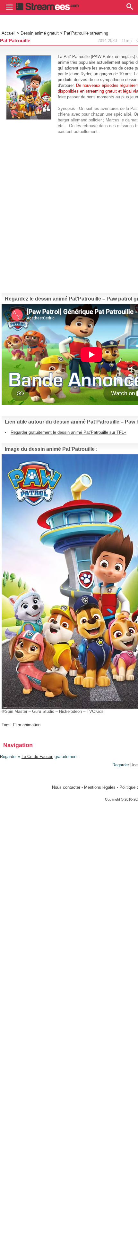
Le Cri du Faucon (37, 756)
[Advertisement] (69, 211)
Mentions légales (100, 787)
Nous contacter (66, 787)
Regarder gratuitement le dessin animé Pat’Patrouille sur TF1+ (68, 432)
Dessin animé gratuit (40, 33)
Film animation (26, 724)
